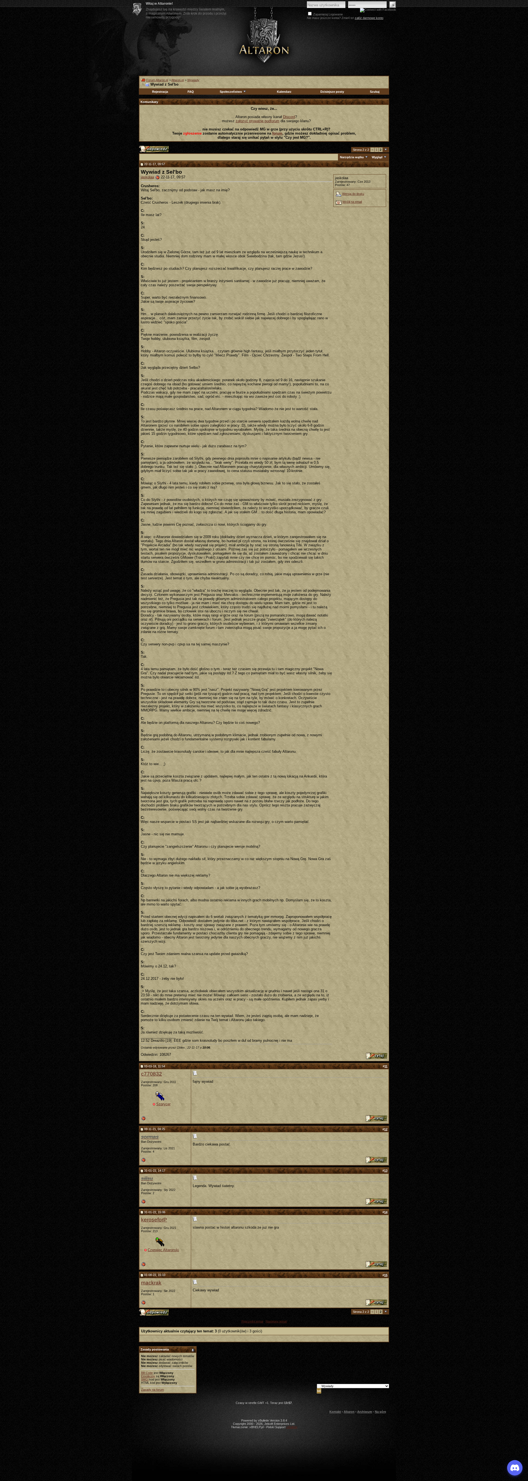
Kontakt (335, 1411)
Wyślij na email (352, 201)
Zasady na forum (152, 1389)
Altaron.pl (177, 80)
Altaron (264, 40)
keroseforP (154, 1220)
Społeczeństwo (231, 91)
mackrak (151, 1283)
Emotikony (148, 1376)
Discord (289, 117)
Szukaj (375, 91)
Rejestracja (160, 91)
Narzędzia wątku (352, 157)
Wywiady (193, 80)
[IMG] (144, 1379)
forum (277, 133)
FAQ (191, 91)
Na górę (380, 1411)
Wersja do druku (353, 193)
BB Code (147, 1372)
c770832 (151, 1074)
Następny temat (276, 1321)
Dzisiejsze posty (332, 91)
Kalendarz (284, 91)
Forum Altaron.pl (157, 80)
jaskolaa (147, 177)
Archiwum (364, 1411)
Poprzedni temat (252, 1321)
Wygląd (377, 157)
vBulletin (291, 1427)
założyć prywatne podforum (257, 121)
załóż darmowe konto (369, 18)
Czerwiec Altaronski (163, 1250)
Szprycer (163, 1104)
